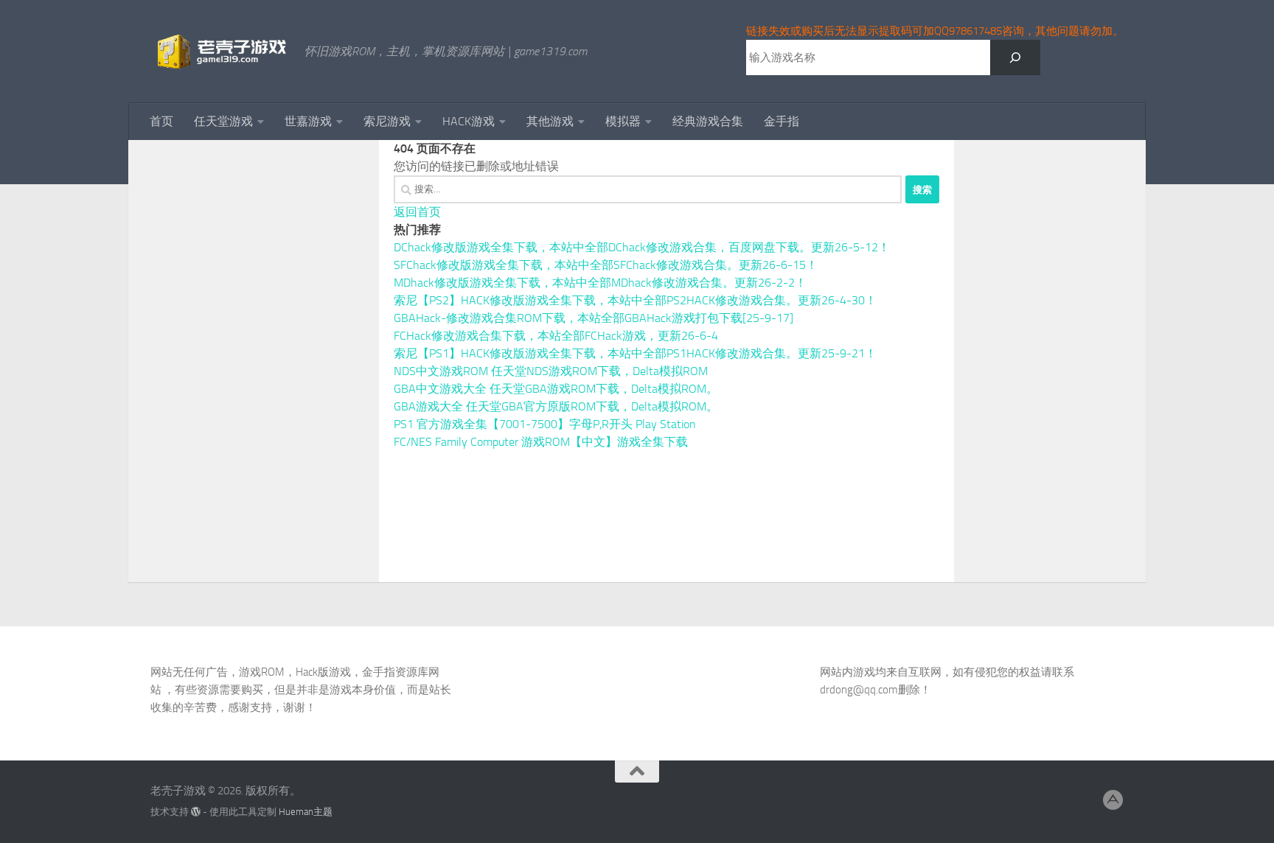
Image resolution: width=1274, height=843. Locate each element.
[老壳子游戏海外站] (1113, 800)
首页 (161, 121)
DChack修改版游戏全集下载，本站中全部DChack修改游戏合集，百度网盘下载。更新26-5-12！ (642, 247)
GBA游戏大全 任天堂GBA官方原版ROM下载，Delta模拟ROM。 (556, 406)
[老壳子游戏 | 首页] (220, 51)
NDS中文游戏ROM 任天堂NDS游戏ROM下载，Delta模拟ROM (551, 371)
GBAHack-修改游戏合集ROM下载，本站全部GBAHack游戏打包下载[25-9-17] (593, 318)
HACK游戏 (468, 121)
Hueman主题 (306, 811)
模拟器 (623, 121)
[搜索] (1015, 57)
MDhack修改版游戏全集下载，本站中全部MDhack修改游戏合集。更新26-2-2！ (600, 283)
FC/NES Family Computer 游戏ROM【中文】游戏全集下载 (541, 442)
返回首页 (417, 212)
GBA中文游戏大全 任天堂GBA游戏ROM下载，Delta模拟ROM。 (556, 389)
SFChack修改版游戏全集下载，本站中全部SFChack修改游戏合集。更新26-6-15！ (606, 265)
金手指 (781, 121)
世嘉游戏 (308, 121)
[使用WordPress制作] (196, 811)
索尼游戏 (387, 121)
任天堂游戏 (223, 121)
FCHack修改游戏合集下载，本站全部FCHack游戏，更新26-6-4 (556, 336)
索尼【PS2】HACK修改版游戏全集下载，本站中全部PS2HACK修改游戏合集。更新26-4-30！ (635, 300)
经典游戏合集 (707, 121)
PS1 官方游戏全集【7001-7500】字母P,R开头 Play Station (545, 424)
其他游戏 (550, 121)
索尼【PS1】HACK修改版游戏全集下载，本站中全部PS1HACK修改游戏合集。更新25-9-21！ (635, 353)
